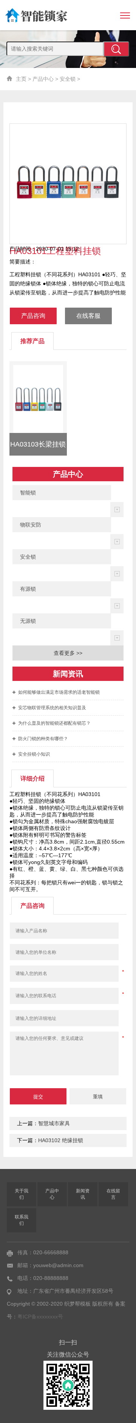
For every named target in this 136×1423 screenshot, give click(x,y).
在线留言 (113, 1194)
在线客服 (88, 316)
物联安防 (30, 525)
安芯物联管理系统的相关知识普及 (52, 707)
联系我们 (21, 1220)
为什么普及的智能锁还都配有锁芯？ (54, 723)
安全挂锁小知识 (34, 754)
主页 (21, 79)
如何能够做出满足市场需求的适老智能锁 (59, 692)
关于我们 (21, 1194)
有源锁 (28, 589)
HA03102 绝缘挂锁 (60, 1140)
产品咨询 (33, 316)
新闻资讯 (83, 1194)
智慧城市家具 (54, 1123)
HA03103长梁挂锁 (38, 444)
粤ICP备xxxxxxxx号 (40, 1317)
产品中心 (43, 79)
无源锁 (28, 621)
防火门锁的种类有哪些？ (43, 738)
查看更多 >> (68, 653)
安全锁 (68, 79)
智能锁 (28, 493)
